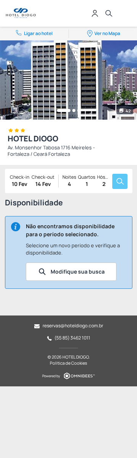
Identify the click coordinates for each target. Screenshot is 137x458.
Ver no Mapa (107, 33)
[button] (63, 110)
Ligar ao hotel (38, 33)
